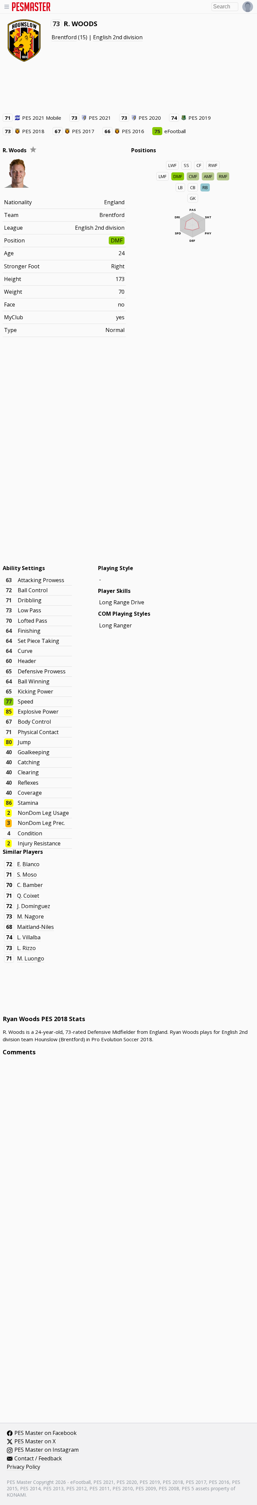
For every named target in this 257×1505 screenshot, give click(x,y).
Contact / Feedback (38, 1458)
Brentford (64, 37)
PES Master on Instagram (46, 1450)
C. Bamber (30, 885)
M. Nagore (30, 916)
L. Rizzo (26, 948)
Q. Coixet (28, 895)
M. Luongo (30, 958)
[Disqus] (129, 1151)
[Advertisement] (128, 87)
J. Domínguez (33, 906)
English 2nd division (118, 37)
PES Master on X (35, 1441)
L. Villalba (28, 937)
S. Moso (27, 874)
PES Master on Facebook (45, 1433)
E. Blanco (28, 864)
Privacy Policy (23, 1467)
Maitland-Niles (35, 927)
